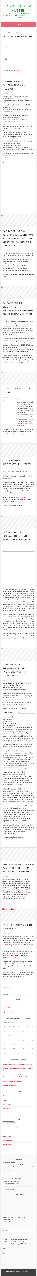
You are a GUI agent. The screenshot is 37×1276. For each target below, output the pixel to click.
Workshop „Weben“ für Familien (12, 1081)
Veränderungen (7, 1108)
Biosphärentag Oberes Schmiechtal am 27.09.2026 (17, 1064)
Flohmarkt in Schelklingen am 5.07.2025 (14, 85)
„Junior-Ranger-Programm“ (11, 955)
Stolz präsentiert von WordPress (18, 1271)
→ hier (19, 417)
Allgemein (5, 1096)
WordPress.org (7, 1144)
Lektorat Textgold (7, 1244)
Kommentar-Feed (8, 1140)
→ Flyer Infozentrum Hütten (11, 1003)
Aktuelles (23, 499)
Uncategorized (7, 1104)
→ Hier (13, 890)
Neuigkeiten (6, 1100)
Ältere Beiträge (7, 987)
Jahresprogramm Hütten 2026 (12, 70)
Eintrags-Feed (7, 1136)
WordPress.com (25, 1273)
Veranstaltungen (7, 1113)
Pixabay (5, 1248)
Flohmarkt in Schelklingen (10, 1085)
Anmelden (5, 1132)
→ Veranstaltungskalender (25, 423)
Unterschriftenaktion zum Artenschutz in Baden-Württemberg (18, 868)
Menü (19, 24)
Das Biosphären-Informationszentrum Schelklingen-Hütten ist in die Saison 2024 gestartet (18, 238)
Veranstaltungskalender (10, 945)
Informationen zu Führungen (25, 1173)
